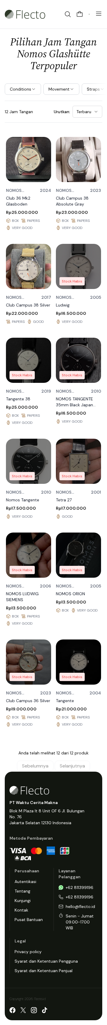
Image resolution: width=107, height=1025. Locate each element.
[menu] (98, 13)
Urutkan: (62, 112)
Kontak (21, 910)
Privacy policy (28, 951)
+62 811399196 (79, 887)
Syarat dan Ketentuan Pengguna (46, 961)
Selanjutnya (72, 766)
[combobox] (87, 112)
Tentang (22, 891)
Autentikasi (25, 881)
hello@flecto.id (80, 906)
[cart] (79, 14)
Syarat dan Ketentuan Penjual (44, 970)
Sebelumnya (35, 766)
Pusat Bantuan (29, 919)
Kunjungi (23, 900)
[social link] (12, 1010)
